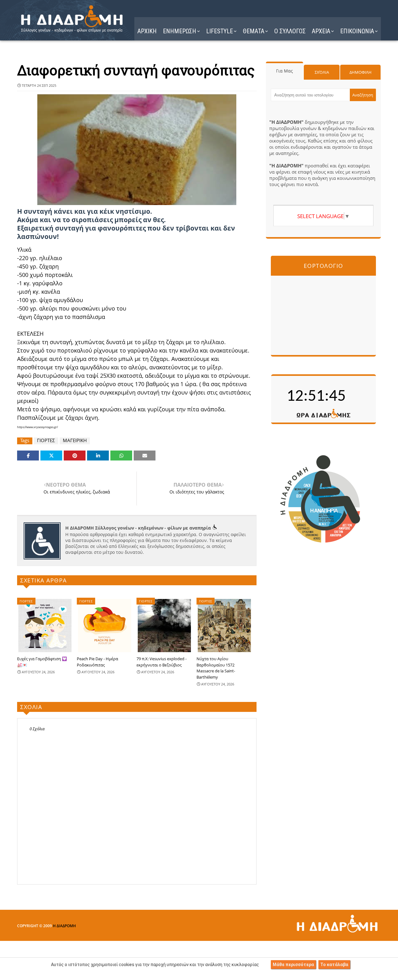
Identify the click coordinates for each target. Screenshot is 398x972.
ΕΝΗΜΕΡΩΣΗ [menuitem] (179, 31)
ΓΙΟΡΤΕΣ (46, 440)
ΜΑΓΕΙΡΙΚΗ (75, 440)
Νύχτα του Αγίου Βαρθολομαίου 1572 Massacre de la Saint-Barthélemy (216, 668)
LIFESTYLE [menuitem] (219, 31)
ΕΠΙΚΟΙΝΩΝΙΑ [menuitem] (357, 31)
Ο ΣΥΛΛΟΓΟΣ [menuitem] (290, 31)
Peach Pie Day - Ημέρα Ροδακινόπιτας (97, 662)
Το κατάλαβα (334, 964)
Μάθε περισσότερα (293, 964)
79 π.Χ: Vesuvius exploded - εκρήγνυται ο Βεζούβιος (162, 662)
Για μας (284, 71)
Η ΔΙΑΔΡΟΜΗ (64, 925)
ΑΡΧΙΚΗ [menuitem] (147, 31)
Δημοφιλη (360, 72)
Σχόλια (322, 72)
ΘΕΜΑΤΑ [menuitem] (253, 31)
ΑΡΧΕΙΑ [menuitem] (321, 31)
